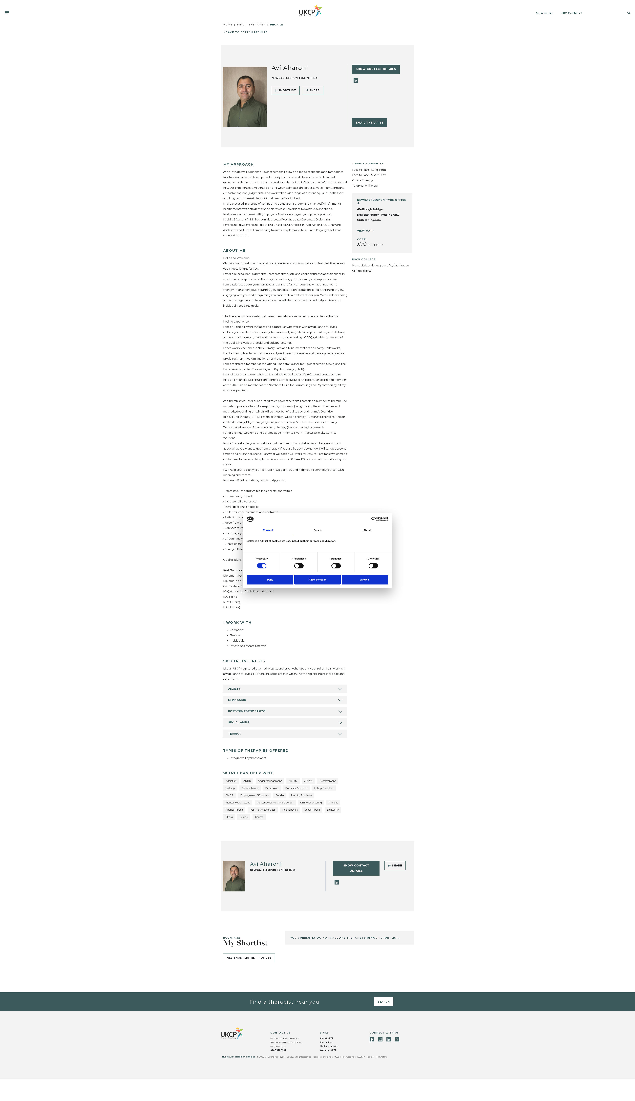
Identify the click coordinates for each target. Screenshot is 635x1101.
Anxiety (234, 688)
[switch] (299, 565)
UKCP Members (570, 13)
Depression (237, 700)
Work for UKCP (328, 1050)
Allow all (365, 579)
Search (384, 1001)
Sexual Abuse (238, 722)
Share (313, 90)
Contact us (326, 1042)
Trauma (234, 733)
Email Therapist (370, 122)
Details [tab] (318, 530)
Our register (543, 13)
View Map (365, 230)
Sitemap (250, 1057)
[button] (617, 13)
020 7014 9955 (278, 1050)
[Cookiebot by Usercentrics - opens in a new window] (373, 519)
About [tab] (367, 530)
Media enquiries (329, 1046)
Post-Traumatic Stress (247, 711)
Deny (270, 579)
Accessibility (237, 1057)
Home (228, 24)
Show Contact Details (376, 69)
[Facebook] (371, 1039)
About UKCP (327, 1038)
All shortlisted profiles (249, 957)
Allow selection (317, 579)
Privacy (225, 1057)
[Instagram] (380, 1039)
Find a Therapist (251, 24)
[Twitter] (397, 1039)
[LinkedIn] (355, 80)
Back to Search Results (247, 32)
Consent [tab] (268, 530)
